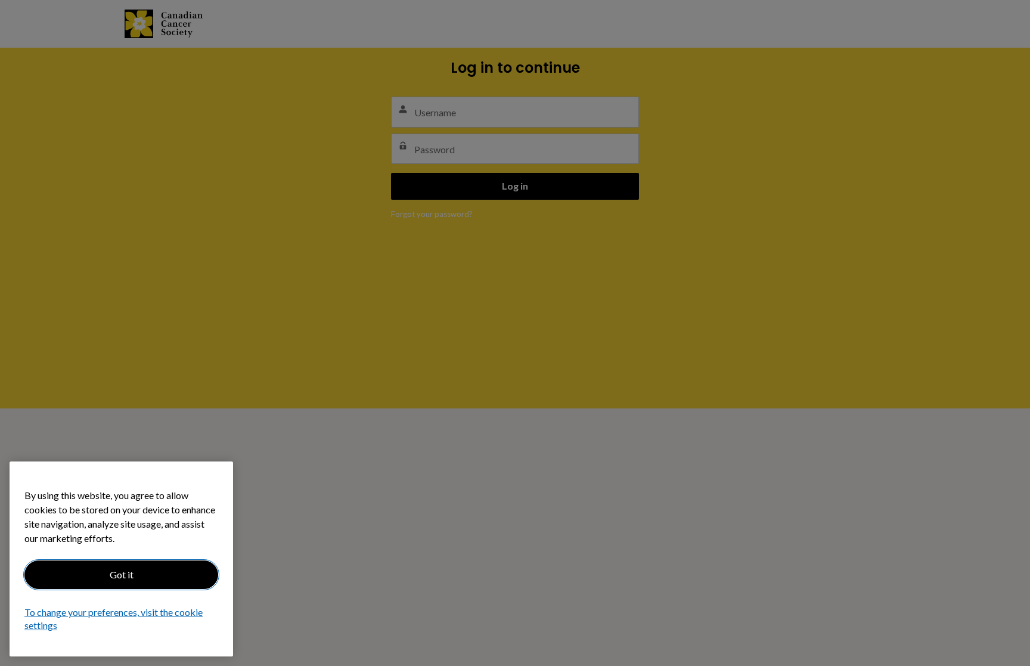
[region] (121, 558)
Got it (122, 574)
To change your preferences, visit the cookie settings (113, 619)
